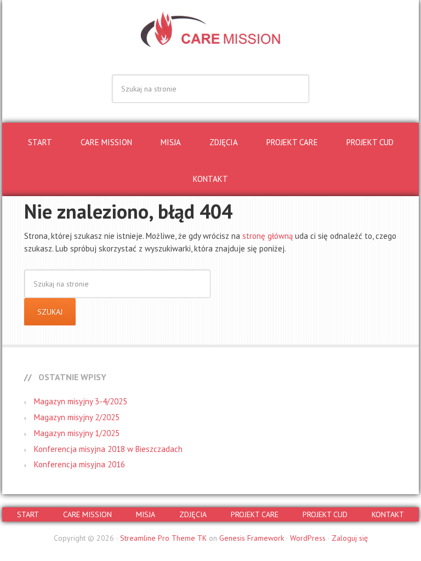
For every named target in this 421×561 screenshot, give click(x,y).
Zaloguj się (350, 538)
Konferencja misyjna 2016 (79, 464)
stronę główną (267, 236)
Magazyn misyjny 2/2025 (77, 417)
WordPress (308, 538)
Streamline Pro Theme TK (163, 538)
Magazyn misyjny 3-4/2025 (80, 401)
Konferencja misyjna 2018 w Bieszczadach (108, 449)
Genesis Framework (251, 538)
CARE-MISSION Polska (210, 33)
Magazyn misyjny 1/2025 (77, 433)
